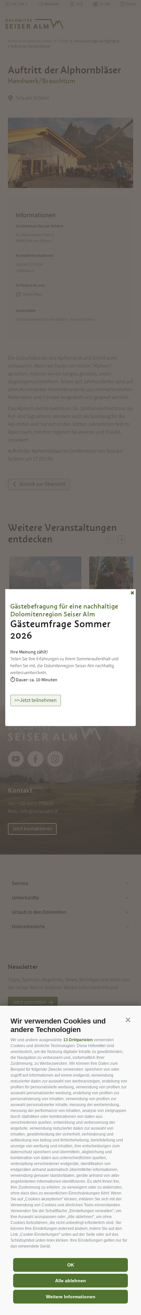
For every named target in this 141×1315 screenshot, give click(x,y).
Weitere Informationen (70, 1296)
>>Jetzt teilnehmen (35, 700)
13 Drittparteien (77, 1040)
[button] (128, 1019)
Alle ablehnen (70, 1280)
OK (70, 1265)
